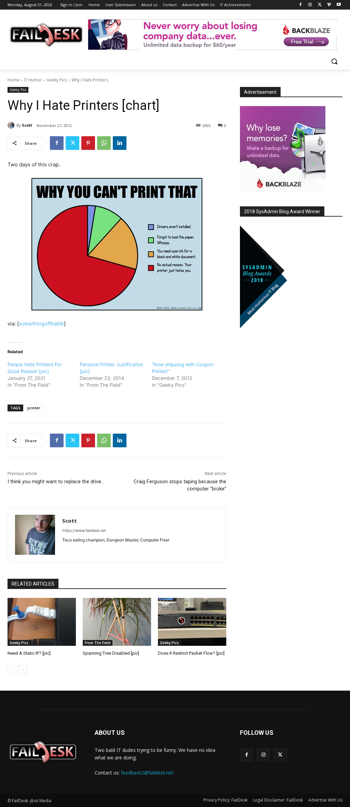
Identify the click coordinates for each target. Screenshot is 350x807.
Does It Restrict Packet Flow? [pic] (191, 653)
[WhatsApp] (104, 143)
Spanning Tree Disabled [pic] (111, 653)
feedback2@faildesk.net (147, 772)
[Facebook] (301, 5)
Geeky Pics (56, 80)
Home (13, 80)
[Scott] (12, 125)
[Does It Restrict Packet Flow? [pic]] (192, 622)
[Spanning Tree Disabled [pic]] (117, 622)
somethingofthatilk (41, 323)
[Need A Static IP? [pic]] (42, 622)
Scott (27, 125)
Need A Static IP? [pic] (29, 653)
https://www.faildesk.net (84, 530)
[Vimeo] (329, 5)
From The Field (97, 642)
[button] (334, 61)
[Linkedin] (119, 143)
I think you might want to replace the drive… (56, 481)
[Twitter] (320, 5)
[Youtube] (338, 5)
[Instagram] (310, 5)
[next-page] (22, 669)
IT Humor (33, 80)
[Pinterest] (88, 143)
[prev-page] (12, 669)
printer (33, 407)
